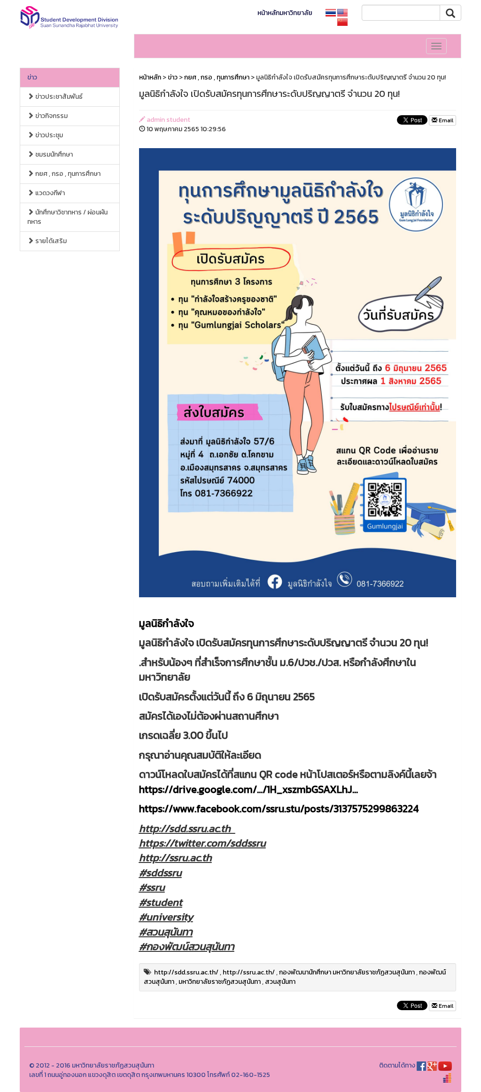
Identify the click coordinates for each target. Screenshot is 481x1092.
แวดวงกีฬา (49, 193)
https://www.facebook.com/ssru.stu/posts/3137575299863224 (279, 808)
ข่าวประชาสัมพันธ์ (58, 97)
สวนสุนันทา (280, 982)
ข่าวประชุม (48, 135)
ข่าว (32, 77)
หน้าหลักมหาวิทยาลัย (284, 13)
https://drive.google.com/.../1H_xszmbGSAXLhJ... (248, 789)
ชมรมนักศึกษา (53, 154)
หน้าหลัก (150, 77)
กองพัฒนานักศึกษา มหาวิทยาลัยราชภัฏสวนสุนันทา (347, 972)
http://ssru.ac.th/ (249, 972)
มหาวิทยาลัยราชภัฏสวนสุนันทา (219, 982)
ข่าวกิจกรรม (51, 116)
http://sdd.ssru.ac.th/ (186, 972)
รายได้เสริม (50, 241)
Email (445, 120)
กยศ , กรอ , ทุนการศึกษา (67, 174)
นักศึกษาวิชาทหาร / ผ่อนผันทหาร (67, 217)
